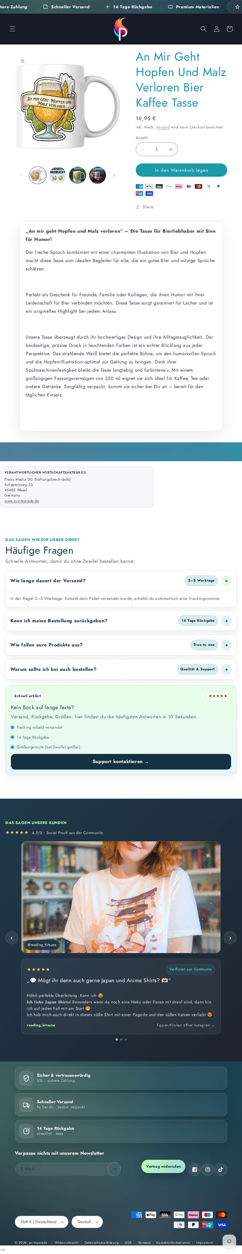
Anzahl (142, 137)
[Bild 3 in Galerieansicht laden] (77, 175)
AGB (128, 1242)
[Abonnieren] (114, 1169)
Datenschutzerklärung (102, 1242)
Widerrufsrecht (67, 1242)
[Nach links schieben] (21, 175)
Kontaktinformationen (173, 1242)
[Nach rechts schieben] (114, 175)
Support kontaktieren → (121, 761)
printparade (38, 1242)
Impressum (204, 1242)
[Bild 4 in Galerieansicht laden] (97, 175)
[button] (12, 28)
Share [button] (148, 207)
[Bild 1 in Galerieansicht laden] (37, 175)
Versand (163, 127)
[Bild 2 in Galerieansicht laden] (57, 175)
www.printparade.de (21, 501)
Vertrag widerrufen (163, 1166)
